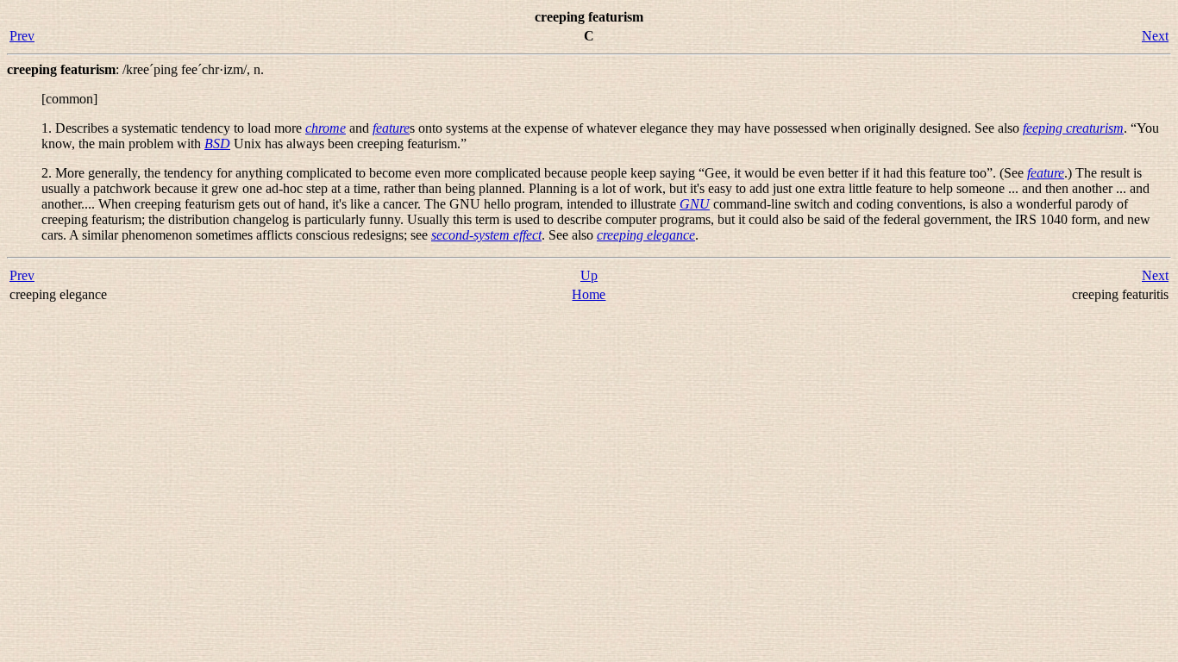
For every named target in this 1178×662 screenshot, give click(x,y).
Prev (21, 35)
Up (589, 275)
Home (588, 294)
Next (1155, 35)
